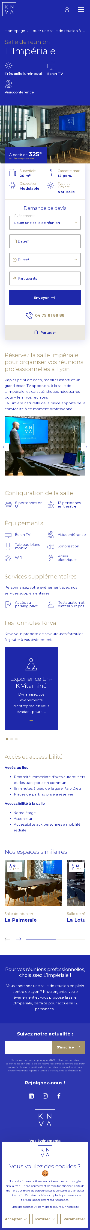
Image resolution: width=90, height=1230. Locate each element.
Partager (48, 332)
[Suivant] (17, 939)
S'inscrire (65, 1047)
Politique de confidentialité (65, 1070)
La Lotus (77, 920)
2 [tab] (11, 739)
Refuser (42, 1219)
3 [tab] (16, 739)
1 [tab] (7, 739)
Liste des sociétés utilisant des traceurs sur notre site (45, 1206)
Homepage (15, 31)
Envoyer (41, 297)
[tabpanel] (31, 688)
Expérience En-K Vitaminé (31, 682)
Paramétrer (74, 1219)
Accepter (13, 1219)
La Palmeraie (21, 920)
